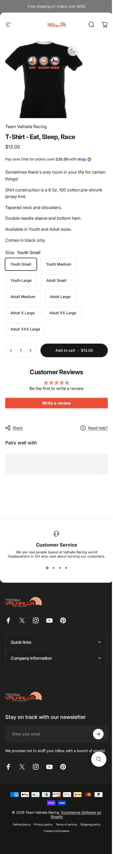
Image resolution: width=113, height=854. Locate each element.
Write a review (56, 403)
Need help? (98, 428)
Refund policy (20, 826)
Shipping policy (88, 826)
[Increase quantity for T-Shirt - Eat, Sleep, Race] (30, 350)
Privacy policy (41, 826)
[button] (94, 759)
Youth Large (21, 280)
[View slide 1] (47, 568)
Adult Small (56, 280)
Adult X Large (23, 313)
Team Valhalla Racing (26, 126)
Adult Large (60, 296)
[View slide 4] (66, 568)
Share (18, 428)
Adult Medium (23, 296)
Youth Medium (58, 264)
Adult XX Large (62, 313)
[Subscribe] (94, 731)
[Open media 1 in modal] (73, 51)
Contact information (54, 832)
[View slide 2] (53, 568)
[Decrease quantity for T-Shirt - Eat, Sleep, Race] (11, 350)
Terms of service (64, 826)
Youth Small (21, 264)
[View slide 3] (59, 568)
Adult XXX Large (25, 329)
